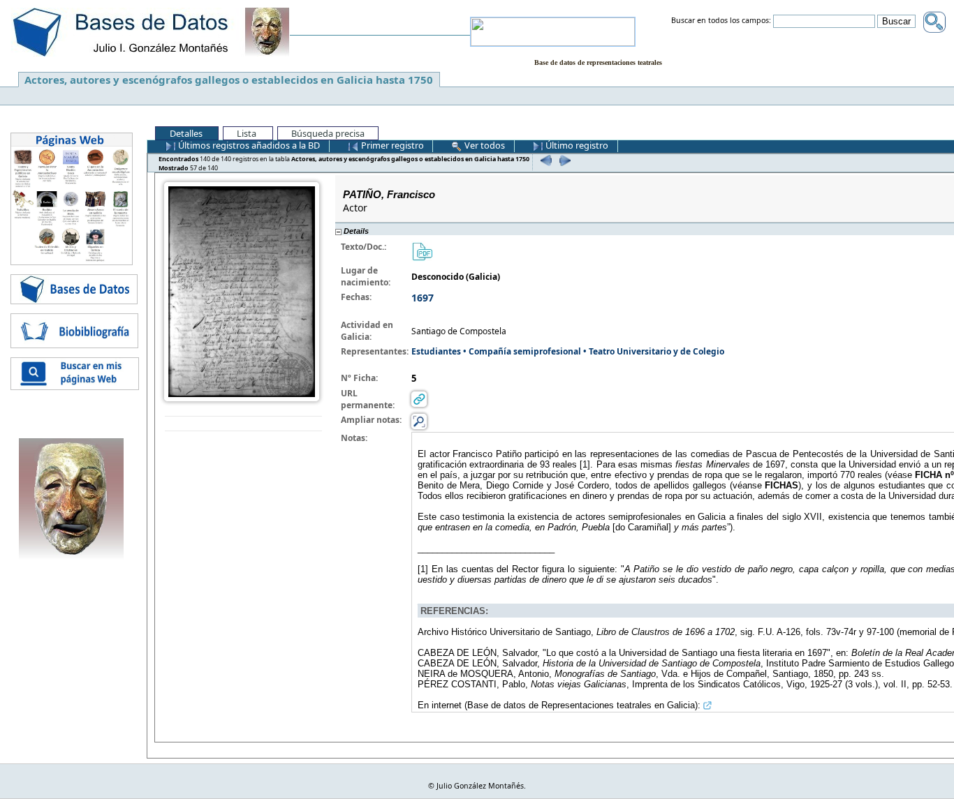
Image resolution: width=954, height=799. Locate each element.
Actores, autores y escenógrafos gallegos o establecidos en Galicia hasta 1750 (228, 80)
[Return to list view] (243, 424)
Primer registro (391, 145)
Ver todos (483, 145)
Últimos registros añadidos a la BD (248, 145)
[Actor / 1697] (241, 290)
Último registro (575, 145)
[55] (544, 160)
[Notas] (419, 421)
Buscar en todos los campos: (721, 21)
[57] (563, 160)
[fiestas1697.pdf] (421, 251)
